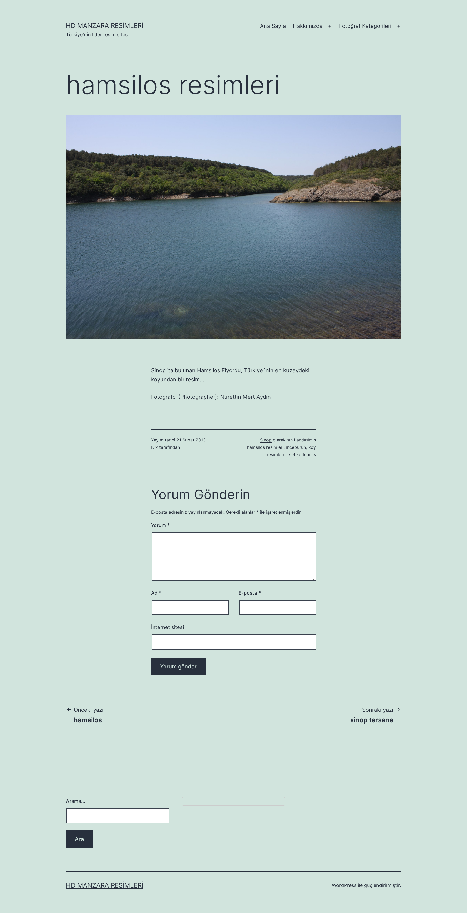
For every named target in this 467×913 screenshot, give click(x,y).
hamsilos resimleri (265, 447)
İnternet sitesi (167, 627)
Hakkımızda (307, 26)
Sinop (266, 440)
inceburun (296, 447)
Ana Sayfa (273, 26)
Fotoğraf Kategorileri (365, 26)
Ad (156, 593)
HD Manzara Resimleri (104, 25)
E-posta (250, 593)
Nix (154, 447)
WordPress (344, 885)
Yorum (160, 525)
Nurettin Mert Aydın (245, 397)
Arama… (75, 801)
